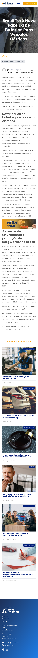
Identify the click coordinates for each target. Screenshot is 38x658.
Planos (4, 621)
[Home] (7, 3)
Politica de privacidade (9, 625)
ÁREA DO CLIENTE (30, 3)
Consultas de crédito (9, 639)
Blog (3, 628)
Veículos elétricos (17, 61)
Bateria (5, 61)
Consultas (5, 619)
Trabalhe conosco (8, 630)
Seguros (5, 636)
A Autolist (5, 616)
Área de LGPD (6, 634)
